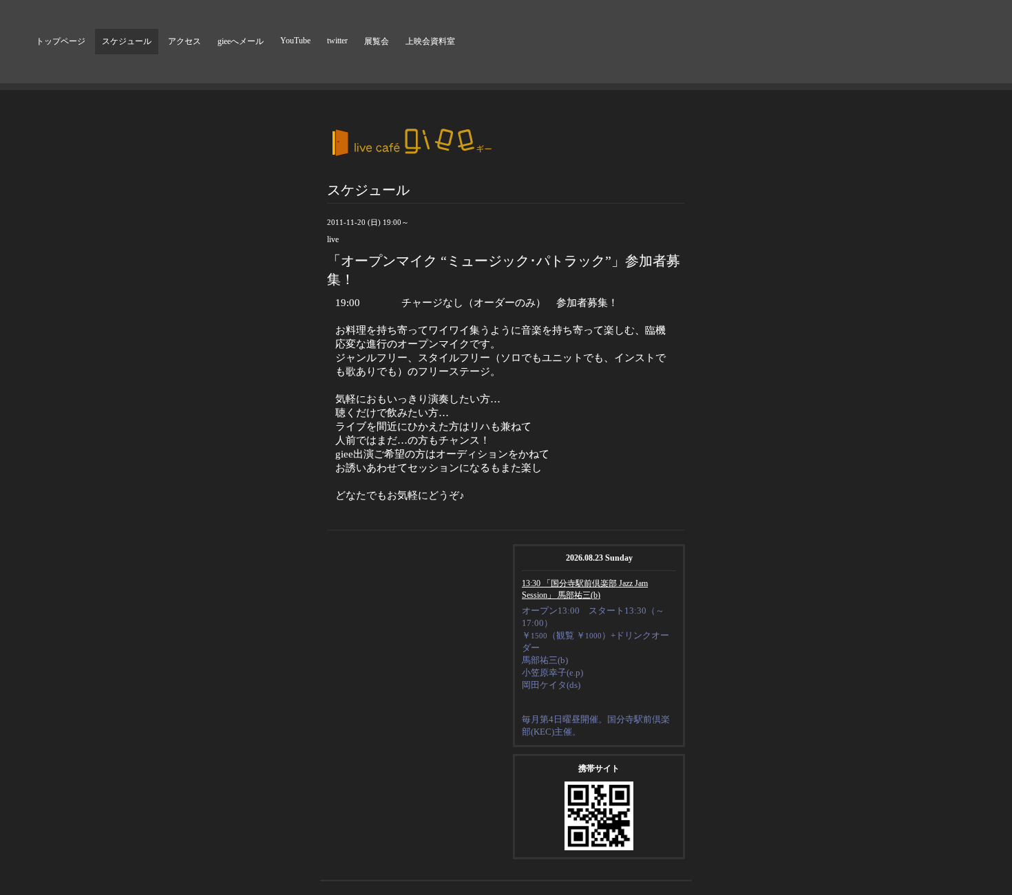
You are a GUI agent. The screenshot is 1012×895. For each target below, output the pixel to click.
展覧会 (376, 41)
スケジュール (126, 41)
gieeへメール (241, 41)
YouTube (295, 40)
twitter (337, 40)
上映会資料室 (430, 41)
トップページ (60, 41)
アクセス (184, 41)
